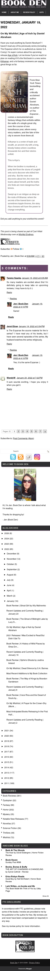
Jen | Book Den (20, 303)
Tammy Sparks (14, 277)
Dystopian (7, 800)
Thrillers (6, 832)
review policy (15, 926)
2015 (6, 762)
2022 (6, 549)
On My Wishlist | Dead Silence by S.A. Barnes (27, 668)
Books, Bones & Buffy (16, 866)
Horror (6, 809)
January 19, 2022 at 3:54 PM (31, 326)
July (9, 579)
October (10, 564)
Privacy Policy (34, 962)
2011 (6, 783)
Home (4, 12)
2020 (6, 735)
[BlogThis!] (38, 256)
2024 (6, 538)
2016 (6, 756)
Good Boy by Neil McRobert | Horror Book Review (23, 880)
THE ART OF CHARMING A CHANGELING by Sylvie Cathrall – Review (24, 870)
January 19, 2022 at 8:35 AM (35, 277)
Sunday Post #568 (13, 862)
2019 (6, 741)
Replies (13, 298)
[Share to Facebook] (43, 256)
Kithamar (5, 61)
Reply (9, 292)
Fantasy (6, 804)
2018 (6, 746)
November (12, 558)
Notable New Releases (13, 818)
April (9, 590)
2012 (6, 777)
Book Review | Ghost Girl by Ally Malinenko (26, 605)
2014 (6, 767)
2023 (6, 543)
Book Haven (12, 859)
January (11, 600)
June (9, 585)
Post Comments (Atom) (23, 438)
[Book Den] (25, 951)
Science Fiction (10, 828)
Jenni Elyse (12, 326)
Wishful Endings (26, 234)
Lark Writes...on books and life (20, 886)
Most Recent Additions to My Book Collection (26, 673)
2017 (6, 751)
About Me (15, 12)
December (12, 553)
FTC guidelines (26, 908)
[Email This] (35, 256)
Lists (41, 12)
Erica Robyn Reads (15, 876)
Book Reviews (9, 795)
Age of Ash (13, 55)
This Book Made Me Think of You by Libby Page (23, 889)
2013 (6, 772)
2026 (6, 533)
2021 (6, 730)
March (10, 595)
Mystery (6, 814)
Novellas (7, 823)
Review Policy (29, 12)
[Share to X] (40, 256)
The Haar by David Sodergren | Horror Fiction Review (24, 853)
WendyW (11, 377)
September (12, 569)
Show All (46, 896)
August (10, 574)
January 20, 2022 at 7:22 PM (29, 377)
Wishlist (6, 837)
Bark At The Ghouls (15, 850)
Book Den (14, 962)
